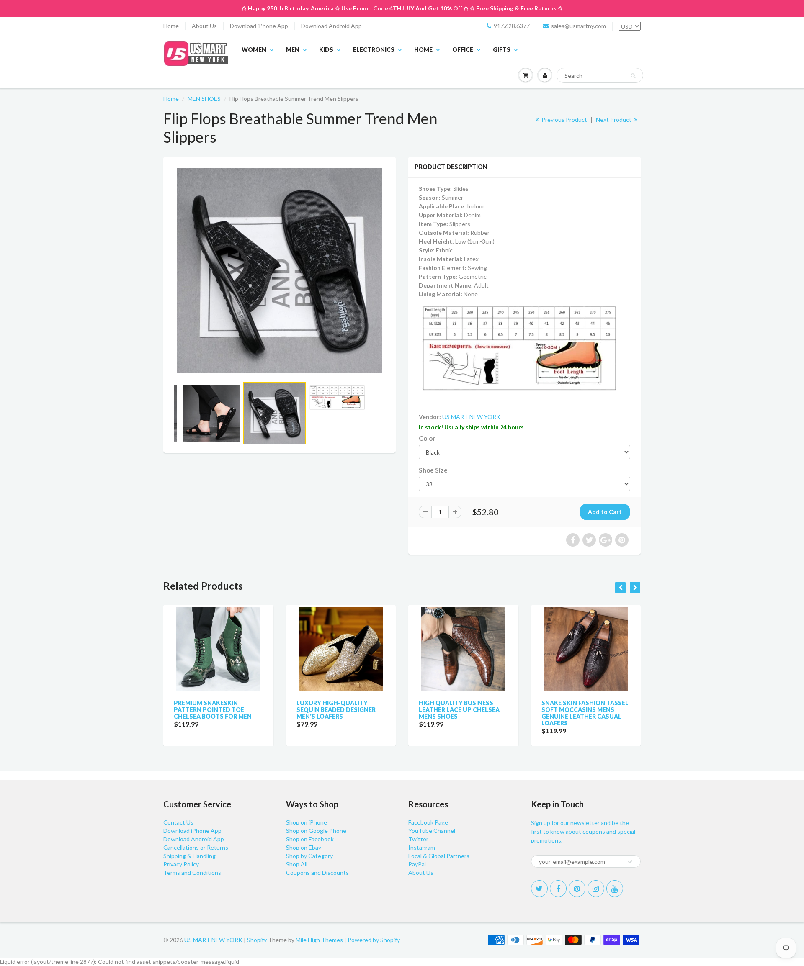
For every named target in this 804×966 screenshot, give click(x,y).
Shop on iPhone (306, 822)
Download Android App (331, 25)
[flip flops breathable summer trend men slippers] (279, 270)
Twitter (418, 839)
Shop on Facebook (310, 839)
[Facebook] (558, 888)
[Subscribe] (630, 861)
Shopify (257, 939)
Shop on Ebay (303, 847)
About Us (204, 25)
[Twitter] (539, 888)
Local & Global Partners (438, 855)
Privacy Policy (181, 864)
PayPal (417, 864)
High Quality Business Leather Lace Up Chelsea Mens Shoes (459, 709)
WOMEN (254, 49)
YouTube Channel (431, 830)
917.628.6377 (512, 25)
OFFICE (462, 49)
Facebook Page (428, 822)
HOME (423, 49)
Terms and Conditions (192, 872)
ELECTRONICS (373, 49)
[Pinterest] (577, 888)
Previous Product (563, 119)
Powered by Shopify (374, 939)
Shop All (296, 864)
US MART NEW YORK (471, 416)
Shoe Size (433, 470)
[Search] (633, 75)
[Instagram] (596, 888)
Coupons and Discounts (317, 872)
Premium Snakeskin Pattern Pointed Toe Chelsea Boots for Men (213, 709)
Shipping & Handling (189, 855)
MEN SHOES (204, 98)
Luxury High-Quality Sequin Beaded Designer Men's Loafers (336, 709)
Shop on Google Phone (316, 830)
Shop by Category (309, 855)
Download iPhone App (259, 25)
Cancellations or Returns (195, 847)
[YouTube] (614, 888)
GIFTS (501, 49)
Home (171, 25)
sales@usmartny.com (578, 25)
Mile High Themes (319, 939)
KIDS (326, 49)
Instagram (421, 847)
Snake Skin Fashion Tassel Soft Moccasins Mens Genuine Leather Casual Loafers (585, 713)
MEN (292, 49)
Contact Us (178, 822)
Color (427, 438)
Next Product (614, 119)
